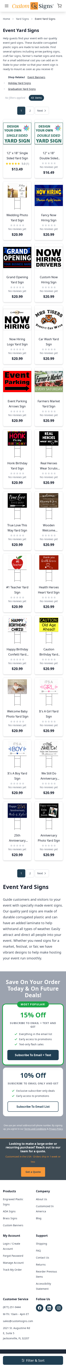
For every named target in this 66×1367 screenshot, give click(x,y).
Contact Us (42, 1257)
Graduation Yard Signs (22, 89)
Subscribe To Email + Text (33, 1055)
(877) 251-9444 (12, 1307)
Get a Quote (33, 1172)
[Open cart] (59, 6)
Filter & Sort (35, 1360)
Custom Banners (13, 1225)
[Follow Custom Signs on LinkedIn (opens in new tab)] (49, 1308)
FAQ (38, 1250)
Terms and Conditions (35, 1128)
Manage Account (13, 1262)
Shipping (41, 1243)
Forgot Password (13, 1255)
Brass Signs (10, 1218)
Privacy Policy (56, 1128)
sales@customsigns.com (18, 1321)
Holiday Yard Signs (19, 83)
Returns (41, 1264)
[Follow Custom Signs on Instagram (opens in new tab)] (58, 1308)
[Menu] (6, 6)
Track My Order (12, 1269)
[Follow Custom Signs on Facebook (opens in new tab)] (39, 1308)
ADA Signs (9, 1211)
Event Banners (36, 77)
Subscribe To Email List (33, 1107)
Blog (38, 1218)
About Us (41, 1199)
